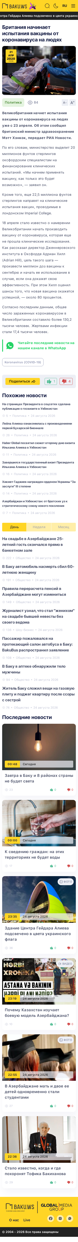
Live (26, 1220)
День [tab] (14, 527)
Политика (13, 102)
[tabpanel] (39, 623)
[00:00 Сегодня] (39, 823)
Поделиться (19, 381)
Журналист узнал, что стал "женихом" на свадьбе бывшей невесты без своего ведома (38, 616)
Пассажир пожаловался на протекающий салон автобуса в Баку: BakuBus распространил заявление (37, 644)
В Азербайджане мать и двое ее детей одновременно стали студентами (37, 1092)
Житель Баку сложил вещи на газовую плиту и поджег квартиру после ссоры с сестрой (38, 694)
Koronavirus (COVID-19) (23, 362)
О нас (14, 1220)
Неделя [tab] (39, 527)
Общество (23, 558)
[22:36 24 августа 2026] (39, 1139)
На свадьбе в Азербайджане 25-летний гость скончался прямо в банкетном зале (32, 544)
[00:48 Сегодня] (39, 747)
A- (65, 102)
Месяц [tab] (63, 527)
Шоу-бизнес (25, 630)
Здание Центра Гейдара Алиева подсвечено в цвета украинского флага (38, 934)
